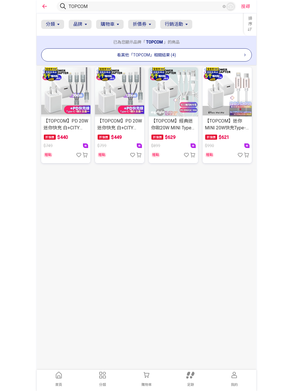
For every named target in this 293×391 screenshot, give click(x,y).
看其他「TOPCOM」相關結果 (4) (146, 55)
